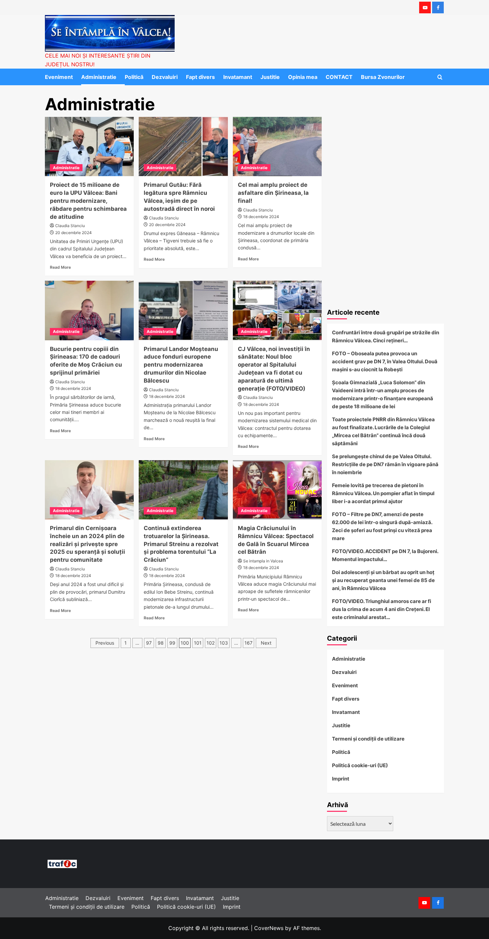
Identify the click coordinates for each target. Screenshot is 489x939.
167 (248, 643)
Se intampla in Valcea (263, 560)
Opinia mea (302, 77)
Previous (104, 643)
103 (224, 643)
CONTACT (339, 77)
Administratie (98, 77)
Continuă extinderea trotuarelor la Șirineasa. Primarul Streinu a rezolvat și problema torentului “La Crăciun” (181, 544)
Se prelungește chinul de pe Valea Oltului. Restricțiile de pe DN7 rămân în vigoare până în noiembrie (385, 464)
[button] (440, 77)
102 (211, 643)
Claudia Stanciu (70, 225)
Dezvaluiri (165, 77)
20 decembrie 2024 (73, 232)
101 (198, 643)
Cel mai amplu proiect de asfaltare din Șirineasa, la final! (273, 192)
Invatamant (237, 77)
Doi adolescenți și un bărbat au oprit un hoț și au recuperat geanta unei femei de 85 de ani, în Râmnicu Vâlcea (383, 580)
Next (266, 643)
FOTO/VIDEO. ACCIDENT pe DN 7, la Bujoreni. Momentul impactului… (385, 555)
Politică (134, 77)
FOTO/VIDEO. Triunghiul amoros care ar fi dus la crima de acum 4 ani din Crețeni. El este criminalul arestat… (381, 609)
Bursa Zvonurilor (383, 77)
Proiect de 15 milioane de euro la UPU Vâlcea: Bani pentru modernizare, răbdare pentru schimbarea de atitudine (88, 200)
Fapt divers (200, 77)
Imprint (340, 779)
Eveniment (59, 77)
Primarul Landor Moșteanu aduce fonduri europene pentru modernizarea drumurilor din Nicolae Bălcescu (181, 365)
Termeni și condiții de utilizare (368, 739)
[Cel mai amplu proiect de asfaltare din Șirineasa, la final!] (277, 146)
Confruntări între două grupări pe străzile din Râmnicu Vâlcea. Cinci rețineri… (385, 336)
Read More (60, 267)
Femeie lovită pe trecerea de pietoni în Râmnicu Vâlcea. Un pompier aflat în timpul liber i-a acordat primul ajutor (383, 493)
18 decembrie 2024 (261, 216)
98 (161, 643)
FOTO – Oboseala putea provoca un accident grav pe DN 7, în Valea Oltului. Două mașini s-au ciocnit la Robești (384, 361)
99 (172, 643)
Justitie (270, 77)
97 (149, 643)
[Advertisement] (385, 251)
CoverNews (268, 928)
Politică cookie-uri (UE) (360, 765)
